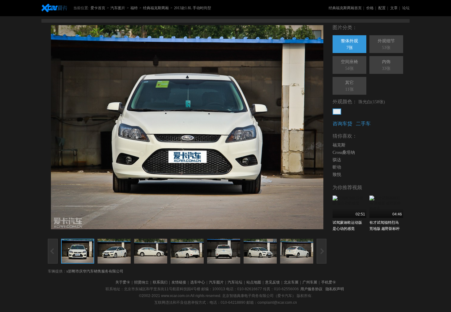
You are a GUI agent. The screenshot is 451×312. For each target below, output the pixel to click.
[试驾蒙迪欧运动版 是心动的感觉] (349, 207)
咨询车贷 (342, 123)
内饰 (386, 65)
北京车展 (291, 282)
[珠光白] (337, 111)
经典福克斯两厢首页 (345, 8)
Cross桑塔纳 (344, 152)
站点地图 (253, 282)
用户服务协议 (311, 289)
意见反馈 (272, 282)
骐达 (337, 160)
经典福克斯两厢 (156, 8)
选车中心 (197, 282)
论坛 (406, 8)
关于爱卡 (122, 282)
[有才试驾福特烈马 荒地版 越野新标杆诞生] (386, 207)
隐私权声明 (335, 289)
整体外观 (349, 44)
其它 (349, 86)
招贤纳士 (141, 282)
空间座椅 (349, 65)
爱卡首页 (98, 8)
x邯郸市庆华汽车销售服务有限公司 (94, 271)
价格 (370, 8)
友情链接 (179, 282)
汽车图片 (117, 8)
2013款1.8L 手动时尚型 (192, 8)
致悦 (337, 174)
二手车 (363, 123)
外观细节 (386, 44)
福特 (134, 8)
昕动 (337, 167)
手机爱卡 (328, 282)
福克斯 (339, 145)
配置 (382, 8)
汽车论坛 (235, 282)
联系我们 (160, 282)
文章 (394, 8)
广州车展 (310, 282)
